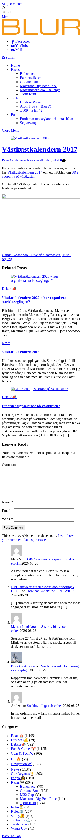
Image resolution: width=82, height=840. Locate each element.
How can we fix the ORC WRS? (50, 591)
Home (15, 65)
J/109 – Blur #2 (31, 110)
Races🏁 (17, 782)
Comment (10, 465)
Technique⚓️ (21, 820)
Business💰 (19, 740)
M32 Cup (27, 795)
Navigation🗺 (21, 764)
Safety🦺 (18, 816)
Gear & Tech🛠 (22, 753)
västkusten (43, 160)
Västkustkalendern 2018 (20, 352)
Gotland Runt (30, 82)
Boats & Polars (31, 102)
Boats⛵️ (17, 736)
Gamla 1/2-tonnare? (16, 255)
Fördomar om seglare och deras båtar (46, 119)
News (31, 160)
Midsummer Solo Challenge (40, 90)
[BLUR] (41, 33)
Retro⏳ (17, 807)
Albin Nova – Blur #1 (36, 106)
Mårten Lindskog (23, 626)
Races (15, 69)
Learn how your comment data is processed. (38, 538)
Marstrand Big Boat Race (38, 86)
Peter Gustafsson (14, 160)
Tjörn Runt (28, 94)
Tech (14, 98)
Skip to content (12, 4)
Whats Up (18, 828)
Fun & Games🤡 (23, 749)
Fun (14, 114)
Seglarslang (28, 123)
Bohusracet (28, 74)
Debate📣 (9, 288)
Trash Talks (19, 824)
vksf (56, 160)
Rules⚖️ (17, 811)
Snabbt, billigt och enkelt (45, 706)
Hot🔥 (16, 759)
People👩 (18, 778)
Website (7, 519)
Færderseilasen (30, 78)
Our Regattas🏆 (22, 774)
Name (7, 502)
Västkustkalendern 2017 (39, 149)
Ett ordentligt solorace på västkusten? (31, 406)
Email (7, 510)
